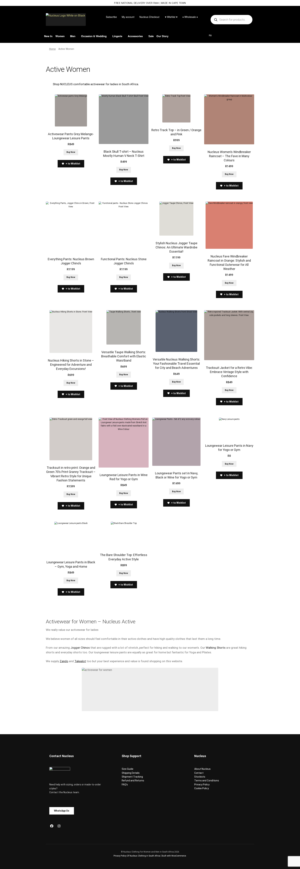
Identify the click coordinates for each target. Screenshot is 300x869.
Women (60, 36)
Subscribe (111, 17)
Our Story (162, 36)
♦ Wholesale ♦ (190, 17)
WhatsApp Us (61, 810)
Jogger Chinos (80, 647)
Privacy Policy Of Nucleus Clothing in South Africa (137, 856)
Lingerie (117, 36)
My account (128, 17)
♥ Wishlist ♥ (170, 17)
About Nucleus (202, 769)
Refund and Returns (133, 780)
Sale (151, 36)
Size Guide (127, 769)
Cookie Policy (201, 788)
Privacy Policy (202, 784)
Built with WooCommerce (174, 856)
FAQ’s (125, 784)
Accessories (135, 36)
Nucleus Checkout (149, 17)
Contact (198, 772)
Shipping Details (131, 772)
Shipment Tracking (132, 776)
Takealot (80, 661)
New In (48, 36)
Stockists (199, 776)
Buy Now (70, 152)
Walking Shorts (216, 647)
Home (52, 48)
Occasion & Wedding (94, 36)
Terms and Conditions (206, 780)
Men (72, 36)
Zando (64, 661)
